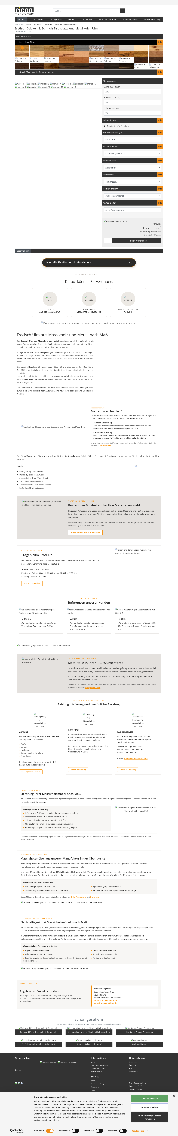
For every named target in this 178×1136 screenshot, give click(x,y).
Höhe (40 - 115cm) (111, 108)
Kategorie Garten (92, 687)
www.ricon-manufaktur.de (105, 1003)
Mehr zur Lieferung (78, 770)
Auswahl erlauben (149, 1107)
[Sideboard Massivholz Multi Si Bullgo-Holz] (38, 1028)
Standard (111, 126)
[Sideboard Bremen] (140, 1040)
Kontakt (93, 1081)
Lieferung (73, 729)
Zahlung (23, 731)
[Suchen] (122, 10)
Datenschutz (133, 1071)
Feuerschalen (81, 897)
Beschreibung (23, 251)
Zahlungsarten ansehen (31, 772)
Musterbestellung (152, 19)
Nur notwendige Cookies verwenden (149, 1117)
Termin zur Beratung (127, 770)
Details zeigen (137, 1131)
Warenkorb (95, 1087)
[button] (89, 42)
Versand (94, 1062)
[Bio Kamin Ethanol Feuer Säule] (139, 1028)
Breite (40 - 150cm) (112, 97)
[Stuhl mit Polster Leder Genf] (89, 1040)
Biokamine (87, 19)
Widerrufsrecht (96, 1071)
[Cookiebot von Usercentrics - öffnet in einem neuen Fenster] (16, 1131)
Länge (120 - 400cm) (112, 87)
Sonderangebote (130, 19)
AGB (130, 1068)
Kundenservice (125, 731)
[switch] (75, 1131)
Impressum (133, 1062)
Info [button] (160, 120)
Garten (71, 19)
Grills (73, 897)
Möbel (21, 19)
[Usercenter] (155, 2)
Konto (93, 1090)
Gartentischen (105, 445)
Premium (125, 126)
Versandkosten (156, 232)
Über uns (132, 1065)
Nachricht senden (32, 583)
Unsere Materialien (98, 1068)
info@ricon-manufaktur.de (136, 758)
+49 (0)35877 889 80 (39, 569)
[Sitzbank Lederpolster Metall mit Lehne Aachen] (89, 1028)
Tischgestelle (56, 19)
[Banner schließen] (174, 1096)
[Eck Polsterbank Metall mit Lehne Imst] (38, 1040)
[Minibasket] (160, 2)
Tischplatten (37, 19)
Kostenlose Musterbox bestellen (85, 532)
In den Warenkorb (137, 240)
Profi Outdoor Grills (107, 19)
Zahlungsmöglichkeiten (99, 1065)
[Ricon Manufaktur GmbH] (115, 221)
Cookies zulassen (150, 1099)
